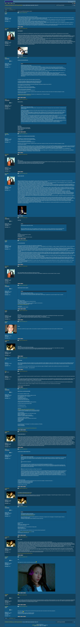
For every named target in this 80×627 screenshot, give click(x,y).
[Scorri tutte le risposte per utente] (24, 97)
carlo (6, 57)
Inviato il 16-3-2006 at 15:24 (23, 240)
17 (14, 9)
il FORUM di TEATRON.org (9, 5)
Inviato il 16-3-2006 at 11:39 (23, 217)
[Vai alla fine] (74, 5)
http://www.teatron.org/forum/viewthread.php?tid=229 (26, 409)
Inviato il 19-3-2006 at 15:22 (23, 488)
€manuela (6, 133)
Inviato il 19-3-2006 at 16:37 (23, 606)
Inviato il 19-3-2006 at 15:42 (23, 506)
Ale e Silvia (7, 28)
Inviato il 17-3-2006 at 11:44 (23, 310)
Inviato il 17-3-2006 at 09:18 (23, 285)
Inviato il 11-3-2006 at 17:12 (23, 57)
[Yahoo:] (24, 616)
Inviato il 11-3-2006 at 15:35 (23, 12)
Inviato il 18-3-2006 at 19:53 (23, 431)
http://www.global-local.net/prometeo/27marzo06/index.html (27, 428)
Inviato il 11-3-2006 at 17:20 (23, 99)
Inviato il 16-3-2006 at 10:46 (23, 173)
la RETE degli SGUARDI (18, 5)
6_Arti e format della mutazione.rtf (26, 531)
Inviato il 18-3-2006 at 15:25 (23, 357)
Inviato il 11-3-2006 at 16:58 (23, 28)
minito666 (6, 556)
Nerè (6, 357)
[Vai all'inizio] (75, 622)
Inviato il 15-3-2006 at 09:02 (23, 154)
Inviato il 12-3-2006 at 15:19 (23, 133)
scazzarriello (7, 340)
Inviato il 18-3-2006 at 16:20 (23, 371)
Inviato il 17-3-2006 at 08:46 (23, 266)
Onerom (6, 321)
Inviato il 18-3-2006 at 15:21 (23, 340)
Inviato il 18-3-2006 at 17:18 (23, 388)
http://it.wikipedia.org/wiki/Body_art (23, 304)
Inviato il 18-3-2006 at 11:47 (23, 321)
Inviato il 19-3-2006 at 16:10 (23, 556)
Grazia (6, 12)
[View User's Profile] (19, 97)
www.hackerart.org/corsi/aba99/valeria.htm (24, 493)
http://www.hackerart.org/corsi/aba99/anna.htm (25, 553)
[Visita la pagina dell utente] (21, 97)
